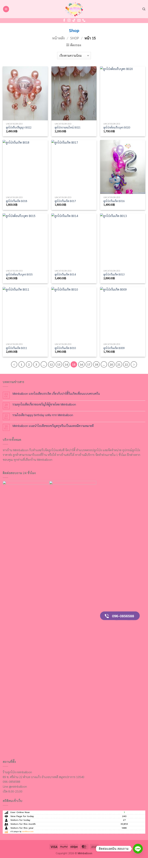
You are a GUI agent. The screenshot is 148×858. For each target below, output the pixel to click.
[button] (6, 9)
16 (81, 364)
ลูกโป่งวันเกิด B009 (114, 348)
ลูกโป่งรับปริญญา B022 (18, 127)
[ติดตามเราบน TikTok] (73, 20)
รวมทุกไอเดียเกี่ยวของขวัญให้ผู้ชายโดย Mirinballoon (44, 404)
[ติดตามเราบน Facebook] (64, 20)
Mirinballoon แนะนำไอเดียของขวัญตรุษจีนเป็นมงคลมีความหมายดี (53, 425)
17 (88, 364)
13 (58, 364)
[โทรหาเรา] (83, 20)
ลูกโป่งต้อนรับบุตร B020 (116, 127)
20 (111, 364)
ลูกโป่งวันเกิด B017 (65, 201)
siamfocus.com (27, 831)
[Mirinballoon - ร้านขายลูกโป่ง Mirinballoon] (74, 9)
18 (96, 364)
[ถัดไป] (134, 364)
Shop (74, 38)
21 (119, 364)
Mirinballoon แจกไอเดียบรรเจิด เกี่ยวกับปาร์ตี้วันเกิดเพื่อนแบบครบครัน (56, 393)
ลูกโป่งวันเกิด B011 (16, 348)
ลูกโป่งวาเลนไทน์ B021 (67, 127)
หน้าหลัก (58, 38)
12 (51, 364)
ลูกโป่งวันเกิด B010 (65, 348)
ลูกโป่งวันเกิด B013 (114, 274)
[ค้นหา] (143, 9)
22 (126, 364)
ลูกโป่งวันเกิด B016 (114, 201)
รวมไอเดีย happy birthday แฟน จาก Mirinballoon (42, 415)
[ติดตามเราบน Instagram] (69, 20)
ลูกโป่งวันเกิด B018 (16, 201)
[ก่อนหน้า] (14, 364)
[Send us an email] (78, 20)
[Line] (138, 849)
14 (66, 364)
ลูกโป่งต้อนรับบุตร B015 (19, 274)
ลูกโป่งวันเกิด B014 (65, 274)
